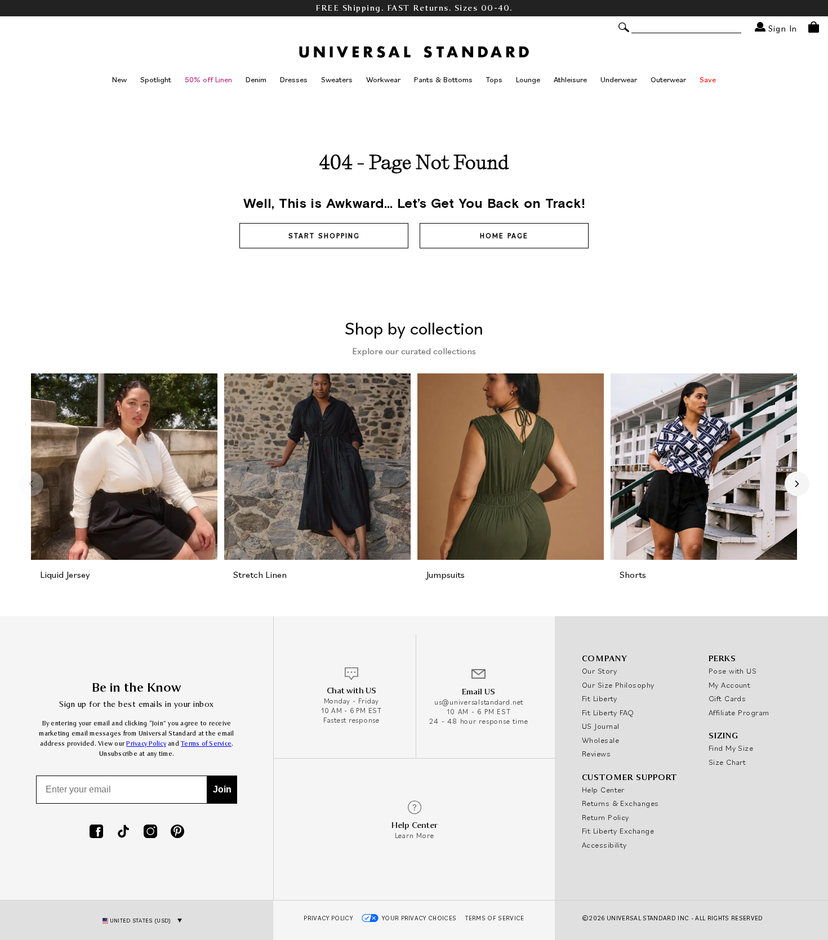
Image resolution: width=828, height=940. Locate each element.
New (119, 79)
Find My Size (731, 748)
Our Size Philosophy (618, 685)
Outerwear (668, 79)
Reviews (596, 754)
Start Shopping (324, 235)
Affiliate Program (739, 712)
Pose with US (732, 671)
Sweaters (337, 79)
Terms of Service (206, 743)
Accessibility (604, 845)
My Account (730, 685)
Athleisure (570, 79)
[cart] (813, 27)
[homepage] (414, 52)
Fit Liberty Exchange (618, 831)
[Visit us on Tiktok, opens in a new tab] (123, 832)
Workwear (383, 79)
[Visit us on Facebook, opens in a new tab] (96, 832)
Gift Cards (727, 698)
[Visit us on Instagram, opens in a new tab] (150, 832)
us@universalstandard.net (478, 702)
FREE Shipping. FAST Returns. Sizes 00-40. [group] (414, 8)
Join (222, 789)
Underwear (618, 79)
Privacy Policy (146, 743)
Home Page (504, 235)
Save (708, 79)
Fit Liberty (599, 698)
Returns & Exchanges (620, 803)
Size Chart (727, 762)
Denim (256, 79)
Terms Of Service (494, 918)
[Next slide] (797, 483)
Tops (494, 79)
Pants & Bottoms (443, 79)
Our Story (599, 671)
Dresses (294, 79)
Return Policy (605, 817)
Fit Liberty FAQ (608, 712)
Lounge (528, 79)
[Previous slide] (31, 483)
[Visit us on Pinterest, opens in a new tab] (177, 832)
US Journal (601, 726)
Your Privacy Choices (419, 918)
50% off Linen (208, 79)
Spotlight (155, 79)
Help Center (603, 790)
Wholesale (600, 740)
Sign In (781, 28)
